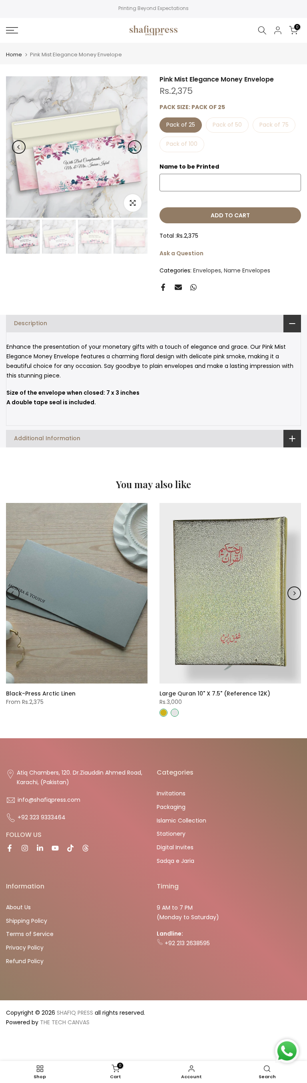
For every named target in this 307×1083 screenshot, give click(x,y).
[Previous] (19, 147)
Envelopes (207, 270)
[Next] (135, 147)
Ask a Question (181, 253)
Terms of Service (30, 934)
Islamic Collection (181, 821)
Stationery (171, 834)
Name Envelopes (247, 270)
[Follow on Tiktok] (70, 848)
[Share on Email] (178, 287)
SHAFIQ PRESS (75, 1013)
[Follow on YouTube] (55, 848)
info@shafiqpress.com (49, 800)
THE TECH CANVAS (65, 1022)
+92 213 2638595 (186, 943)
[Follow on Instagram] (24, 848)
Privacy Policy (25, 948)
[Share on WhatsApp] (193, 287)
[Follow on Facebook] (9, 848)
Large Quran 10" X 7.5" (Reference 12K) (214, 693)
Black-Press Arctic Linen (41, 693)
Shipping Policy (26, 921)
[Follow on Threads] (85, 848)
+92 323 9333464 (42, 817)
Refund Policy (25, 961)
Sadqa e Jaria (175, 861)
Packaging (171, 807)
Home (14, 54)
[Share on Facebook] (163, 287)
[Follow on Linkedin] (40, 848)
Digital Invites (175, 847)
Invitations (171, 793)
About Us (18, 907)
